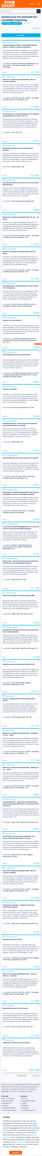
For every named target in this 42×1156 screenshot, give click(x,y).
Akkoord (15, 1153)
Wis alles (26, 23)
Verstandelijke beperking (12, 23)
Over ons (25, 1098)
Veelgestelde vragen (28, 1101)
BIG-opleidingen (8, 1101)
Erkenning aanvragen (10, 1110)
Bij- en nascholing (9, 1098)
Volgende (35, 28)
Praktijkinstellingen (9, 1108)
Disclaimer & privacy (28, 1110)
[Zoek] (39, 11)
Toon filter (21, 35)
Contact (24, 1103)
